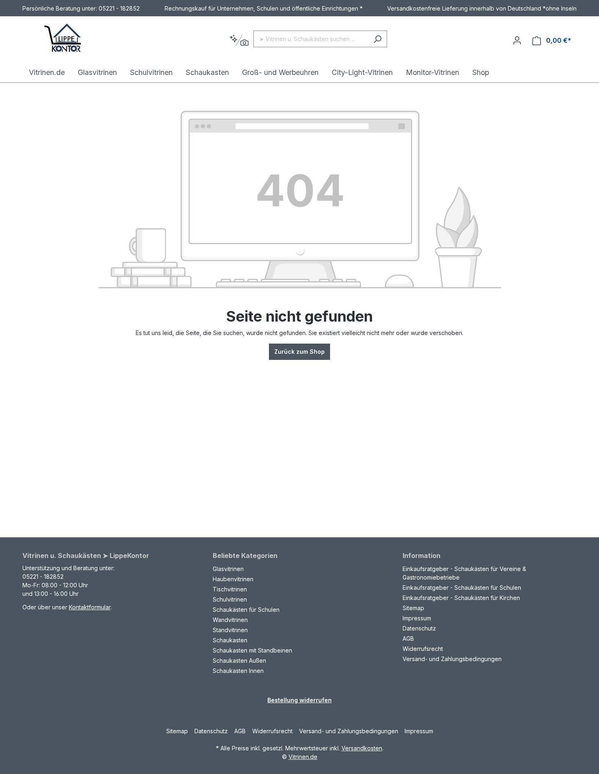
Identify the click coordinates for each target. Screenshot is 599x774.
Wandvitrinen (230, 619)
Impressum (417, 618)
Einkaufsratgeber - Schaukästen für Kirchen (461, 597)
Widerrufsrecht (423, 648)
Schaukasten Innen (238, 670)
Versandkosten (361, 748)
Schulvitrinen (230, 599)
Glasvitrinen (228, 568)
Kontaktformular (89, 607)
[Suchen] (377, 39)
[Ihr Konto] (517, 40)
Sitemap (413, 607)
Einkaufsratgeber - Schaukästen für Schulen (462, 587)
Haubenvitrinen (233, 579)
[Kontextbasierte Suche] (239, 41)
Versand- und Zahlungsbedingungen (452, 658)
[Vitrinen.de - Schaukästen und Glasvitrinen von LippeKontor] (63, 39)
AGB (408, 638)
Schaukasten (230, 640)
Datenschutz (419, 628)
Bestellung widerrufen (299, 700)
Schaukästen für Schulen (246, 609)
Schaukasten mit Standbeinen (252, 650)
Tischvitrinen (230, 589)
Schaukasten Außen (239, 660)
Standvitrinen (230, 629)
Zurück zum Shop (299, 351)
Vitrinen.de (302, 756)
